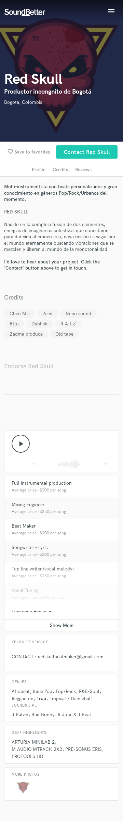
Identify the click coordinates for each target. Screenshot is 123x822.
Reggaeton (22, 699)
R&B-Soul (89, 691)
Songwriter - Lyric (30, 547)
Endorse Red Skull (29, 366)
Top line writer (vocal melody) (43, 569)
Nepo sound (78, 314)
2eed (47, 314)
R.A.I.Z (68, 324)
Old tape (64, 334)
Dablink (39, 324)
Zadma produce (26, 334)
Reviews (83, 170)
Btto (14, 324)
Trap (41, 699)
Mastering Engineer (32, 612)
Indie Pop (42, 691)
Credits (60, 170)
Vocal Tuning (25, 590)
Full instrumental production (42, 483)
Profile (38, 170)
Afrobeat (21, 691)
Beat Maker (24, 526)
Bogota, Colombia (23, 102)
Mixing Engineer (28, 504)
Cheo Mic (20, 314)
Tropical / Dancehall (71, 699)
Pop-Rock (66, 691)
